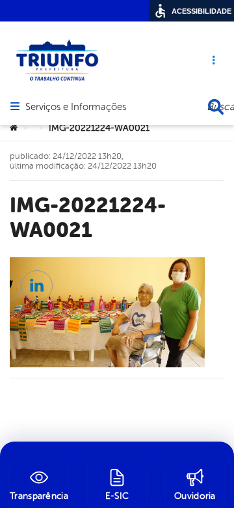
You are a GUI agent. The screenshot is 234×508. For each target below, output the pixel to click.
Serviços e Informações (75, 107)
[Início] (14, 128)
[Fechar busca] (216, 107)
